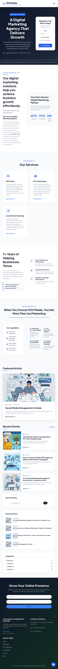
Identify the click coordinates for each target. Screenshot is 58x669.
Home (4, 641)
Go (45, 503)
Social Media (6, 650)
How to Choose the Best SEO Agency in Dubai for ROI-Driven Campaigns (38, 459)
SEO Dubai (6, 644)
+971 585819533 (36, 631)
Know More (10, 199)
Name (45, 30)
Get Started (45, 45)
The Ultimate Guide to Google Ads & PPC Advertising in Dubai (37, 438)
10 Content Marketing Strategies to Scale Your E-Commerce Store (36, 479)
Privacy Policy (25, 665)
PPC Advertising (7, 647)
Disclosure (31, 665)
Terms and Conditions (40, 665)
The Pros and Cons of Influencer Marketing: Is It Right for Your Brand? (32, 528)
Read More (25, 447)
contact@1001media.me (38, 627)
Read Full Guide (9, 416)
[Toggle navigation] (54, 3)
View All (51, 427)
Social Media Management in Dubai (23, 408)
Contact (5, 653)
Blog (4, 656)
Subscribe (29, 606)
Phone (45, 37)
